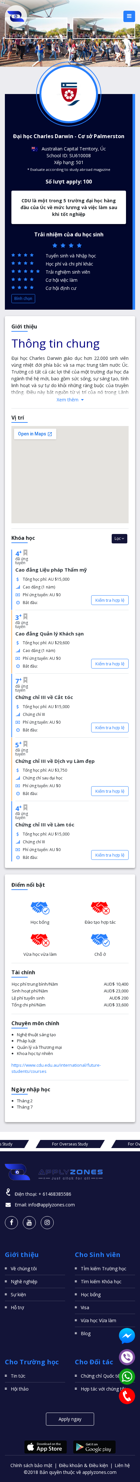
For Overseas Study (70, 1144)
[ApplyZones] (16, 16)
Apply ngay (70, 1419)
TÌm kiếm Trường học (103, 1268)
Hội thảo (20, 1389)
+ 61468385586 (54, 1194)
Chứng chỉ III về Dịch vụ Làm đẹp (55, 761)
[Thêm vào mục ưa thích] (25, 553)
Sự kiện (18, 1294)
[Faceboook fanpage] (11, 1222)
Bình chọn (23, 298)
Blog (86, 1333)
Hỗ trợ (17, 1307)
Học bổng (91, 1294)
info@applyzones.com (51, 1205)
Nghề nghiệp (24, 1281)
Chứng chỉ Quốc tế (100, 1376)
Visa (85, 1307)
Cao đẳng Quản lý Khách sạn (49, 633)
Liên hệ (122, 1465)
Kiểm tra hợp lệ (109, 600)
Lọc (118, 538)
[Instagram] (47, 1222)
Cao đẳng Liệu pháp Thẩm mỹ (51, 569)
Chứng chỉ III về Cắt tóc (44, 697)
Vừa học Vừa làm (98, 1320)
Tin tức (18, 1376)
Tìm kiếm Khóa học (101, 1281)
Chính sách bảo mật (31, 1465)
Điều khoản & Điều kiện (83, 1465)
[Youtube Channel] (29, 1222)
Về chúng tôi (24, 1268)
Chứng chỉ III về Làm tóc (44, 824)
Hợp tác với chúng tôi (103, 1389)
